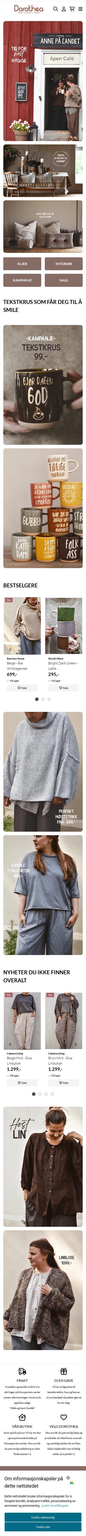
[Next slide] (75, 649)
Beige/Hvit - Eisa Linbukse (19, 1060)
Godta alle (43, 1527)
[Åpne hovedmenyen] (80, 9)
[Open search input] (55, 9)
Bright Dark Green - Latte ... (63, 666)
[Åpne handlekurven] (72, 9)
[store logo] (29, 9)
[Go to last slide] (10, 649)
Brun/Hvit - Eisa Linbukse (60, 1060)
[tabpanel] (22, 647)
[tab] (37, 699)
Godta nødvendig (43, 1517)
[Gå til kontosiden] (63, 9)
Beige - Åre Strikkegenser (17, 666)
